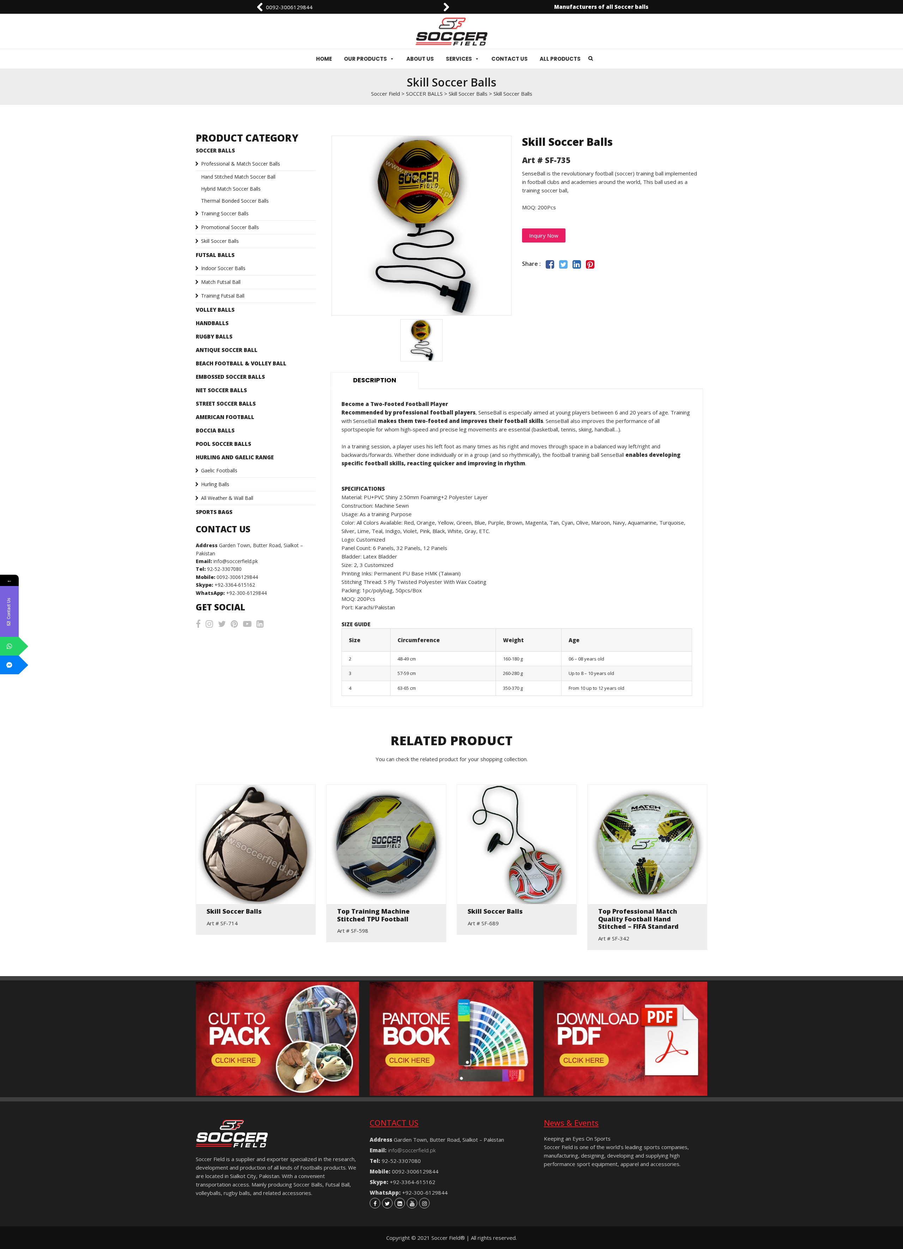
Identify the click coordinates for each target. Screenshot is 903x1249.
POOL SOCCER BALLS (223, 443)
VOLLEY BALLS (215, 309)
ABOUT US (420, 58)
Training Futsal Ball (222, 295)
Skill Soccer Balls (220, 241)
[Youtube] (412, 1203)
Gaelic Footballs (219, 470)
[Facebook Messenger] (9, 665)
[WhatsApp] (9, 646)
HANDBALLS (212, 323)
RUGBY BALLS (214, 336)
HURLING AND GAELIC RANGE (235, 457)
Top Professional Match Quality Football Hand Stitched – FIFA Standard (638, 919)
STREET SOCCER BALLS (226, 403)
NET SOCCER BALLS (221, 390)
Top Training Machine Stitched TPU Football (373, 915)
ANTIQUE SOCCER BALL (226, 349)
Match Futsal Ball (221, 282)
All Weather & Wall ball (227, 498)
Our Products (365, 58)
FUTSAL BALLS (215, 254)
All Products (560, 58)
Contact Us (509, 58)
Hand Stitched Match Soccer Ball (238, 176)
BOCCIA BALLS (215, 430)
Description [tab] (374, 380)
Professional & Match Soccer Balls (240, 163)
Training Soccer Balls (225, 213)
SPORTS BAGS (214, 511)
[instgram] (424, 1203)
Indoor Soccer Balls (223, 268)
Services (459, 58)
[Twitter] (387, 1203)
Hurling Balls (215, 484)
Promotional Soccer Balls (230, 227)
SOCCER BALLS (215, 150)
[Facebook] (375, 1203)
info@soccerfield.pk (289, 7)
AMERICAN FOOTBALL (225, 416)
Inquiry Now (543, 235)
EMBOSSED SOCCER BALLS (230, 376)
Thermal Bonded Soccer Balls (235, 200)
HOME (324, 58)
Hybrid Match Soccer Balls (231, 188)
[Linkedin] (399, 1203)
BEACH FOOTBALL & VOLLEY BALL (241, 363)
